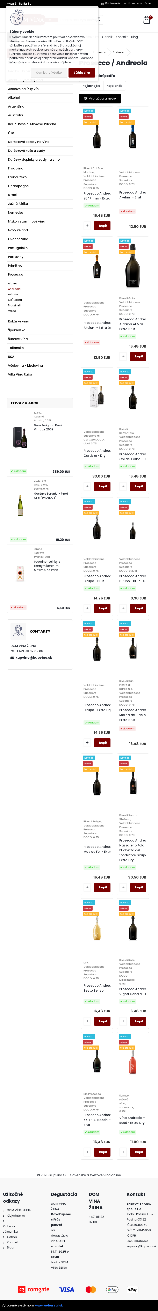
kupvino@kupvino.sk (33, 657)
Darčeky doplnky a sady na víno (34, 159)
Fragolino (15, 168)
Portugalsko (18, 248)
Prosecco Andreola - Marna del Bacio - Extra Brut (135, 715)
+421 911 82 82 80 (19, 4)
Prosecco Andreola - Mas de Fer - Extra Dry (101, 849)
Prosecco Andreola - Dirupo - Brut (100, 578)
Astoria (13, 294)
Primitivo (15, 265)
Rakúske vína (18, 321)
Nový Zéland (18, 230)
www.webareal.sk (49, 1305)
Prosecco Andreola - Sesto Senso (100, 988)
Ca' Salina (15, 300)
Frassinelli (14, 305)
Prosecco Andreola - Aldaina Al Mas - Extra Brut (135, 324)
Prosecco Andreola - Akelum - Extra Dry (100, 325)
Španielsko (16, 330)
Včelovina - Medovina (25, 365)
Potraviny (15, 257)
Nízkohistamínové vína (26, 221)
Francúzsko (17, 177)
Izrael (12, 195)
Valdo (12, 311)
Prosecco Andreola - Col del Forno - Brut (135, 456)
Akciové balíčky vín (23, 89)
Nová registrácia (139, 3)
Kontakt (122, 37)
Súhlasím (81, 72)
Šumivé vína (18, 339)
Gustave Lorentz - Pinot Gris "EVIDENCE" (51, 496)
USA (11, 357)
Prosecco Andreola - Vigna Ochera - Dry (135, 991)
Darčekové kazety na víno (28, 142)
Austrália (15, 115)
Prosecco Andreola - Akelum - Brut (135, 194)
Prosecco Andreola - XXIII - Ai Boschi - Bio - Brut (101, 1120)
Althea (12, 283)
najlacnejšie (91, 86)
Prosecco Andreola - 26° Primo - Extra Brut (101, 196)
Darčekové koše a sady (26, 150)
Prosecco (15, 274)
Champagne (18, 186)
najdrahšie (114, 86)
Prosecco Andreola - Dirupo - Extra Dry (100, 707)
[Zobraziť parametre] (100, 98)
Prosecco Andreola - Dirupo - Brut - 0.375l (135, 578)
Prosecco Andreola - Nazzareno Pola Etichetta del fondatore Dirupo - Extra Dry (135, 850)
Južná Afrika (18, 204)
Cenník (107, 37)
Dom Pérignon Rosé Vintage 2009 (48, 427)
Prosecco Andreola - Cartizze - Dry (100, 453)
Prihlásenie (113, 3)
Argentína (16, 106)
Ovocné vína (18, 239)
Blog (134, 37)
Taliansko (16, 348)
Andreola (14, 289)
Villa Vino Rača (20, 374)
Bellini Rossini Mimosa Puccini (32, 124)
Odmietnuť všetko (49, 73)
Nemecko (15, 212)
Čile (11, 133)
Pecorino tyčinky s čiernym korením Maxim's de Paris (47, 566)
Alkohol (14, 97)
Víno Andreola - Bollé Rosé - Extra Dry (136, 1120)
